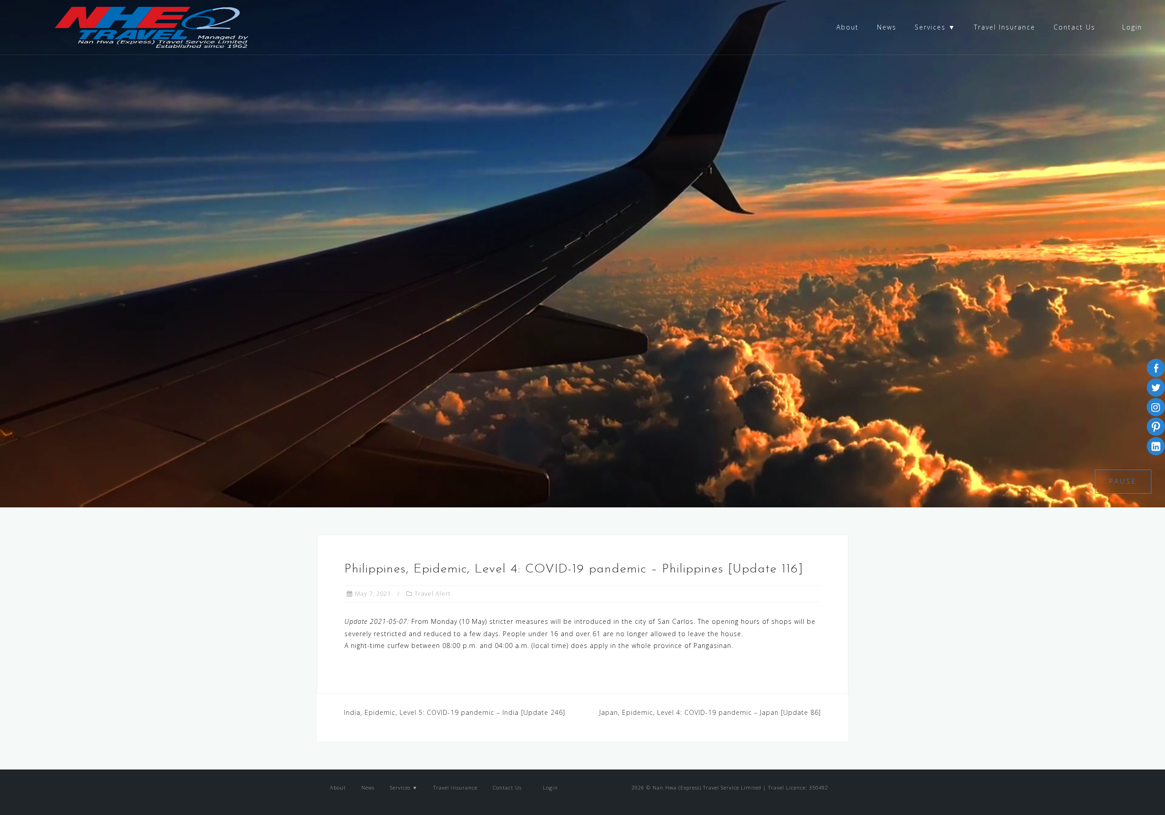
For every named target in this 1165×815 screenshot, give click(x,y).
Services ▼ (935, 27)
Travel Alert (433, 593)
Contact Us (1074, 27)
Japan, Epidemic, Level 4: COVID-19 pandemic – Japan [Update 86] (710, 712)
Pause (1123, 481)
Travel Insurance (1004, 27)
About (847, 27)
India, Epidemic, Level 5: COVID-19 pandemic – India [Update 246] (454, 712)
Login (1130, 27)
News (887, 27)
